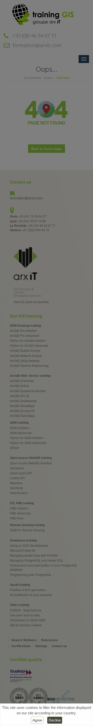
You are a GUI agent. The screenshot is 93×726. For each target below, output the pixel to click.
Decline (55, 720)
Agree (37, 720)
